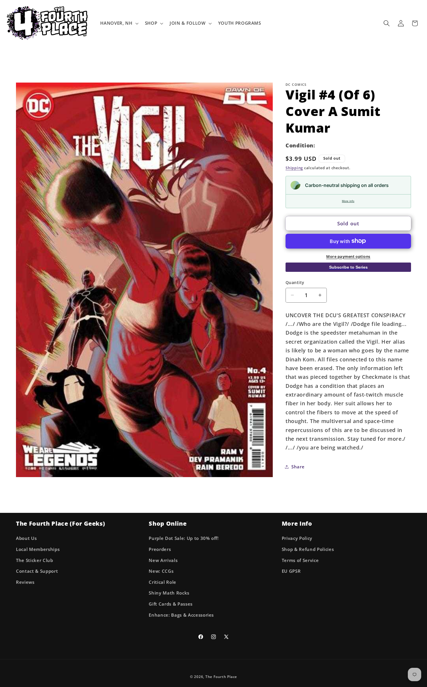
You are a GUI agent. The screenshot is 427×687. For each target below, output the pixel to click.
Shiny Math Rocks (169, 593)
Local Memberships (38, 549)
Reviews (25, 582)
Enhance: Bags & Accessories (181, 615)
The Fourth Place (221, 676)
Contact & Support (37, 571)
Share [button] (297, 467)
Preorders (160, 549)
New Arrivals (163, 560)
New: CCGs (161, 571)
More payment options (348, 256)
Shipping (294, 167)
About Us (26, 538)
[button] (118, 23)
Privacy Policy (297, 538)
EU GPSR (291, 571)
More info (348, 201)
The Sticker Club (34, 560)
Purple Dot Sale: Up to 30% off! (183, 538)
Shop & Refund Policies (308, 549)
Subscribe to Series (348, 267)
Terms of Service (300, 560)
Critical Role (162, 582)
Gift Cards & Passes (171, 604)
